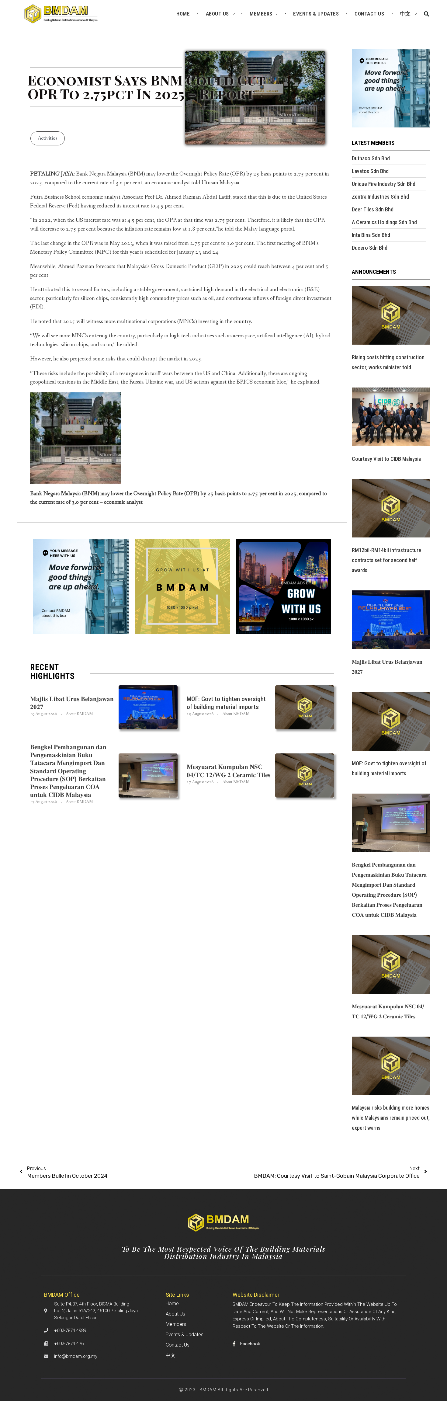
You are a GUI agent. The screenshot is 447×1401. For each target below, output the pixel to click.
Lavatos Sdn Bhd (370, 171)
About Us (175, 1314)
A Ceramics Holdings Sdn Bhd (384, 222)
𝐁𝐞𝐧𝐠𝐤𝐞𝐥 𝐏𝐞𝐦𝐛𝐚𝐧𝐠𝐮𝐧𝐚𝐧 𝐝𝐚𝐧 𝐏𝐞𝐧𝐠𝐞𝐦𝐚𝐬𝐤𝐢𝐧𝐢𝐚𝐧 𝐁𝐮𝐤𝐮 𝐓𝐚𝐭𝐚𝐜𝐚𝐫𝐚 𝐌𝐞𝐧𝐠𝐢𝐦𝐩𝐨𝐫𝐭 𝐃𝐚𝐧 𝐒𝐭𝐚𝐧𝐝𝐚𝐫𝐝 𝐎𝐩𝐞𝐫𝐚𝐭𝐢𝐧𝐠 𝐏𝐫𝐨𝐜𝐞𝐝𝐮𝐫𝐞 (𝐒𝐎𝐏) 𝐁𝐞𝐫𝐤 (68, 770)
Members (176, 1324)
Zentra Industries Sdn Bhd (380, 196)
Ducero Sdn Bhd (369, 248)
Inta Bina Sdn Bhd (371, 235)
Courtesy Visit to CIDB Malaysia (386, 459)
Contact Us (177, 1345)
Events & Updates (184, 1334)
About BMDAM (79, 714)
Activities (47, 138)
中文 (170, 1355)
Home (172, 1303)
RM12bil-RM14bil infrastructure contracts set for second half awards (386, 560)
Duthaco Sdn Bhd (371, 158)
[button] (426, 14)
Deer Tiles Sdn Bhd (372, 209)
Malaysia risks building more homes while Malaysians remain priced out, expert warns (391, 1117)
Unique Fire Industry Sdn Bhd (383, 184)
